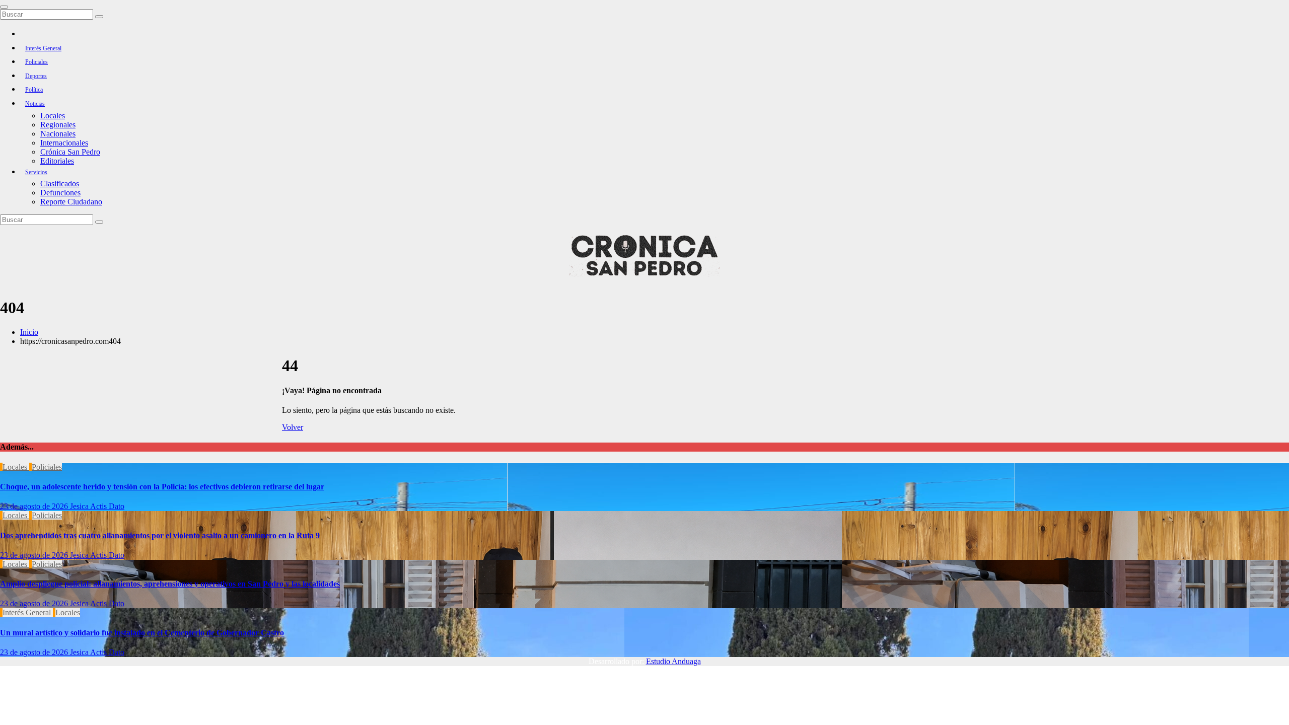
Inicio (29, 332)
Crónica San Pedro (70, 152)
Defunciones (60, 192)
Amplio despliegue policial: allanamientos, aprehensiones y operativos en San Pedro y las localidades (170, 583)
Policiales (36, 61)
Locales (52, 115)
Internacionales (64, 142)
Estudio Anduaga (673, 661)
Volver (292, 427)
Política (34, 89)
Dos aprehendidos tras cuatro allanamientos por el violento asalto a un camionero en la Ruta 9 (160, 535)
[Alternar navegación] (4, 7)
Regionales (58, 124)
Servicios (36, 172)
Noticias (35, 103)
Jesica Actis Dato (97, 506)
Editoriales (57, 161)
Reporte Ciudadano (71, 201)
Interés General (43, 48)
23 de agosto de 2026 (35, 506)
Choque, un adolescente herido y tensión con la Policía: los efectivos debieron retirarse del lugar (162, 486)
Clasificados (59, 183)
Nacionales (58, 133)
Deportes (36, 76)
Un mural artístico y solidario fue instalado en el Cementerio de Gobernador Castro (142, 632)
